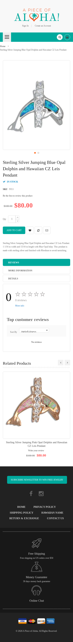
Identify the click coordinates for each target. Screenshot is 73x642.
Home (2, 46)
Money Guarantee (36, 577)
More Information (20, 270)
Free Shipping (36, 553)
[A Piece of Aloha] (36, 14)
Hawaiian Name (52, 512)
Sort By (13, 332)
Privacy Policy (45, 507)
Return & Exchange (24, 518)
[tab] (36, 262)
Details (13, 278)
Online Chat (36, 600)
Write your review (36, 450)
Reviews (13, 262)
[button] (34, 152)
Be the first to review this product (17, 195)
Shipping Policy (21, 512)
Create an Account (43, 25)
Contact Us (55, 518)
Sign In (25, 25)
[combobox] (60, 37)
